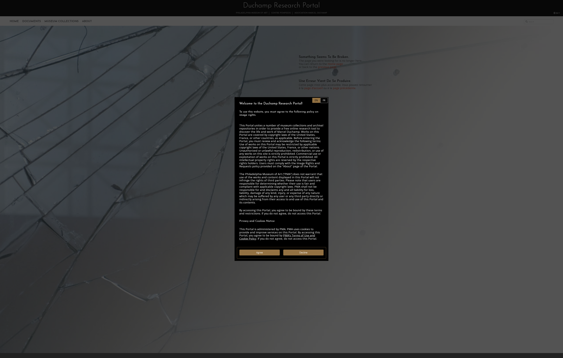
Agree (259, 252)
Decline (303, 252)
